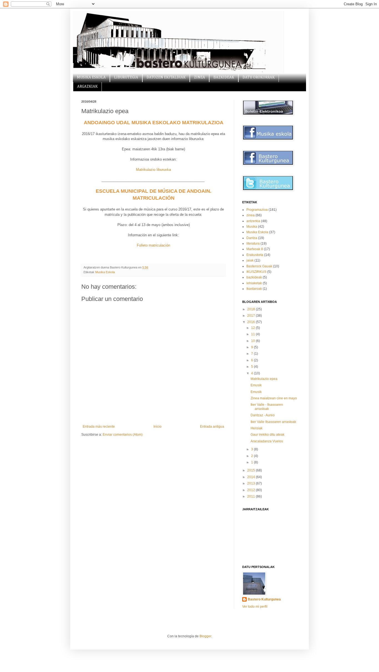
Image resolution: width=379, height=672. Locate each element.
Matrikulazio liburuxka (153, 170)
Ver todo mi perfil (254, 606)
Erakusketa (254, 255)
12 (253, 328)
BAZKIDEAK (223, 77)
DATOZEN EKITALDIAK (166, 77)
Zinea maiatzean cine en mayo (274, 398)
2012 (251, 490)
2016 (251, 322)
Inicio (157, 426)
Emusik (256, 385)
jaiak (250, 260)
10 (253, 341)
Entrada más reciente (99, 426)
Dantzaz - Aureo (263, 415)
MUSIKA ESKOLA (91, 77)
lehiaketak (254, 283)
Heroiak (256, 428)
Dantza (251, 238)
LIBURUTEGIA (126, 77)
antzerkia (253, 221)
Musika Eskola (105, 272)
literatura (253, 243)
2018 (251, 309)
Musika (251, 227)
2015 (251, 470)
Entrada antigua (212, 426)
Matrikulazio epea (264, 379)
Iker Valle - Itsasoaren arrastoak (267, 406)
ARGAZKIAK (87, 86)
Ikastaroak (254, 289)
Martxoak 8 (254, 249)
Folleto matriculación (153, 245)
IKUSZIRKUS (256, 272)
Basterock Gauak (259, 266)
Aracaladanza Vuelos (267, 441)
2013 (251, 483)
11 (253, 334)
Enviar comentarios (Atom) (123, 435)
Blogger (205, 636)
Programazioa (257, 210)
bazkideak (254, 277)
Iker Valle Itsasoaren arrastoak (273, 422)
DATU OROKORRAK (258, 77)
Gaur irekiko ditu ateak (267, 435)
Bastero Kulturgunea (264, 599)
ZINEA (199, 77)
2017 (251, 316)
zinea (250, 215)
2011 (251, 496)
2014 (251, 477)
